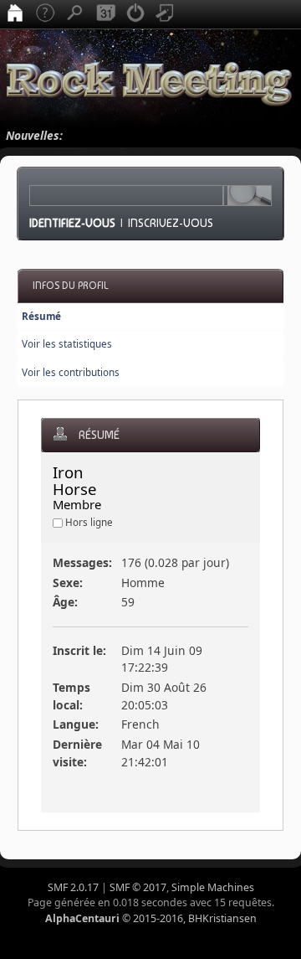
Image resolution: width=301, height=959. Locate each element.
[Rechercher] (75, 14)
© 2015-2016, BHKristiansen (151, 918)
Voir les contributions (71, 372)
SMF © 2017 (138, 887)
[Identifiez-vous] (135, 14)
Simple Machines (212, 887)
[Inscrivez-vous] (165, 14)
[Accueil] (15, 14)
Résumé (41, 316)
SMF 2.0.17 (73, 887)
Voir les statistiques (67, 344)
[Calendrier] (105, 14)
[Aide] (45, 14)
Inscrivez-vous (170, 222)
